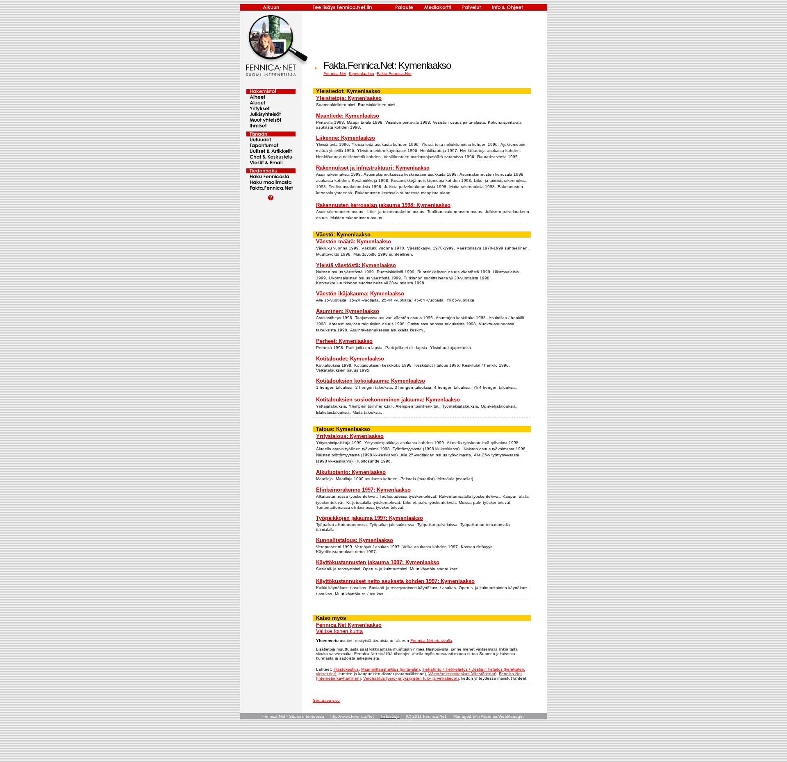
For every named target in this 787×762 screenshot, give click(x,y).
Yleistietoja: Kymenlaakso (349, 98)
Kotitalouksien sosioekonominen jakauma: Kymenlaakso (388, 400)
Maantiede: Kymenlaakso (347, 116)
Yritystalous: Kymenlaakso (350, 436)
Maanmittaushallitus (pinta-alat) (390, 669)
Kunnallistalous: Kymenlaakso (354, 540)
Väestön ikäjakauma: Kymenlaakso (360, 293)
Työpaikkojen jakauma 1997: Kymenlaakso (369, 518)
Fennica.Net (334, 73)
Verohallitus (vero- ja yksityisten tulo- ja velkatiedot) (411, 678)
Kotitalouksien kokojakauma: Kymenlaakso (370, 381)
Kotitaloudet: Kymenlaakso (350, 359)
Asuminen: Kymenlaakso (347, 311)
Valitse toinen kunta (339, 631)
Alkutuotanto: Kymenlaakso (351, 472)
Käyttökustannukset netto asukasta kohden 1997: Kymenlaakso (395, 581)
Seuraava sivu (326, 700)
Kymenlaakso (361, 73)
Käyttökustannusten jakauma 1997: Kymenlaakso (377, 562)
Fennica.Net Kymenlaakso (349, 625)
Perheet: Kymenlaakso (344, 341)
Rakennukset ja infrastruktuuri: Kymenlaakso (373, 168)
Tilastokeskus (346, 669)
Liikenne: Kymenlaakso (345, 138)
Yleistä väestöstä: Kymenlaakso (356, 265)
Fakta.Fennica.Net (394, 73)
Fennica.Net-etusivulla (431, 640)
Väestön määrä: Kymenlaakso (353, 241)
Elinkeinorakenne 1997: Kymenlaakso (363, 490)
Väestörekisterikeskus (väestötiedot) (462, 673)
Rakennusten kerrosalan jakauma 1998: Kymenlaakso (383, 205)
